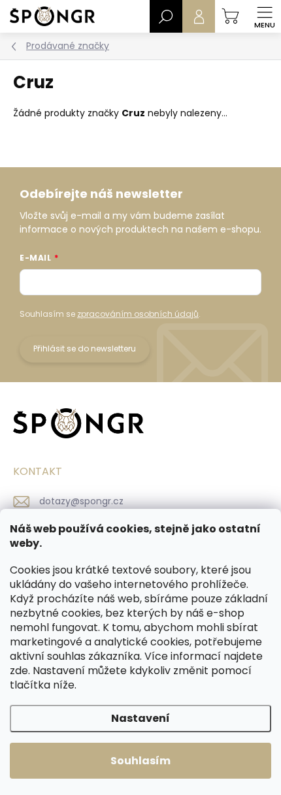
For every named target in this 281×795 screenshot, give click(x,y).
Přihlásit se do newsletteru (84, 348)
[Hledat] (166, 16)
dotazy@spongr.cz (81, 501)
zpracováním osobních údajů (138, 313)
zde (19, 670)
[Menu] (264, 16)
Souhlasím (140, 760)
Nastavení (140, 718)
